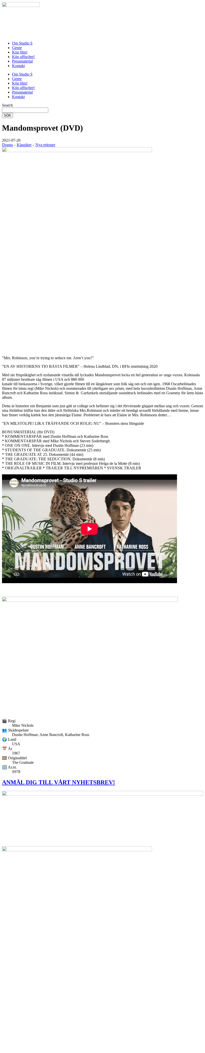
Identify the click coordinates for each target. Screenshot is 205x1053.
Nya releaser (45, 145)
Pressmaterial (22, 61)
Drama (7, 145)
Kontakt (18, 66)
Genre (17, 48)
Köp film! (20, 52)
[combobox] (25, 110)
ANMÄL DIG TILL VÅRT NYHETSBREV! (58, 782)
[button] (11, 140)
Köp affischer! (23, 57)
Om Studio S (22, 43)
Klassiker (24, 145)
